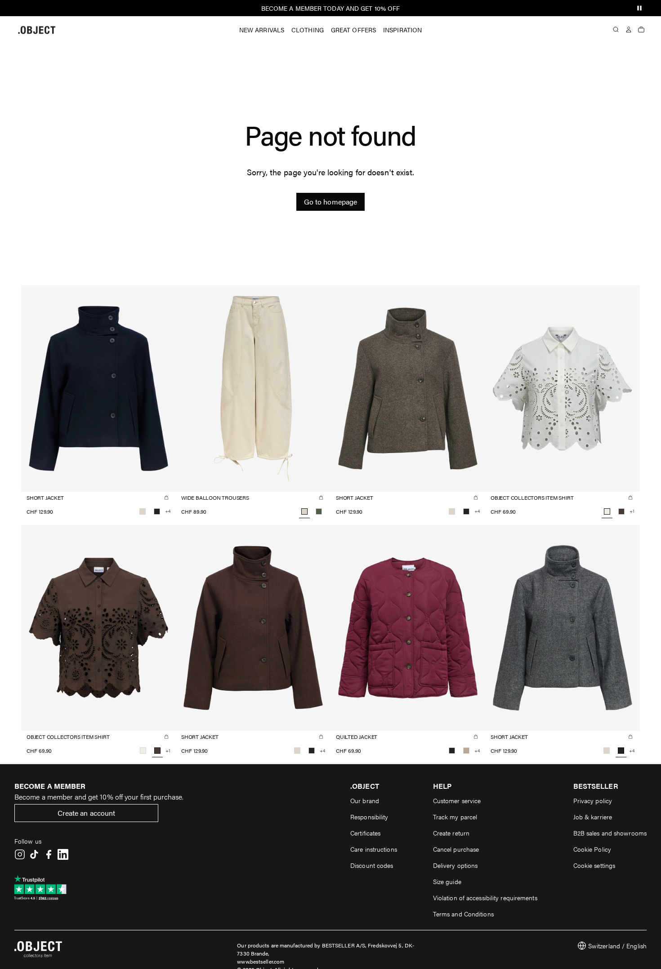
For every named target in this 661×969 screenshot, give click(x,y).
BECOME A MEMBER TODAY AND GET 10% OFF (330, 8)
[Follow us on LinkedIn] (63, 854)
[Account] (628, 29)
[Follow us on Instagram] (19, 854)
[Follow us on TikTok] (34, 854)
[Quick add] (166, 497)
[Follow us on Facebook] (48, 854)
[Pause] (639, 8)
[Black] (157, 511)
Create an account (87, 813)
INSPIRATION (402, 29)
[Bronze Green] (319, 511)
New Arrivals (261, 29)
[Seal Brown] (621, 511)
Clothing (307, 29)
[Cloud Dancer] (143, 750)
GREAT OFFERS (353, 29)
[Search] (616, 29)
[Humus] (466, 750)
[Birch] (142, 511)
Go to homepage (330, 201)
